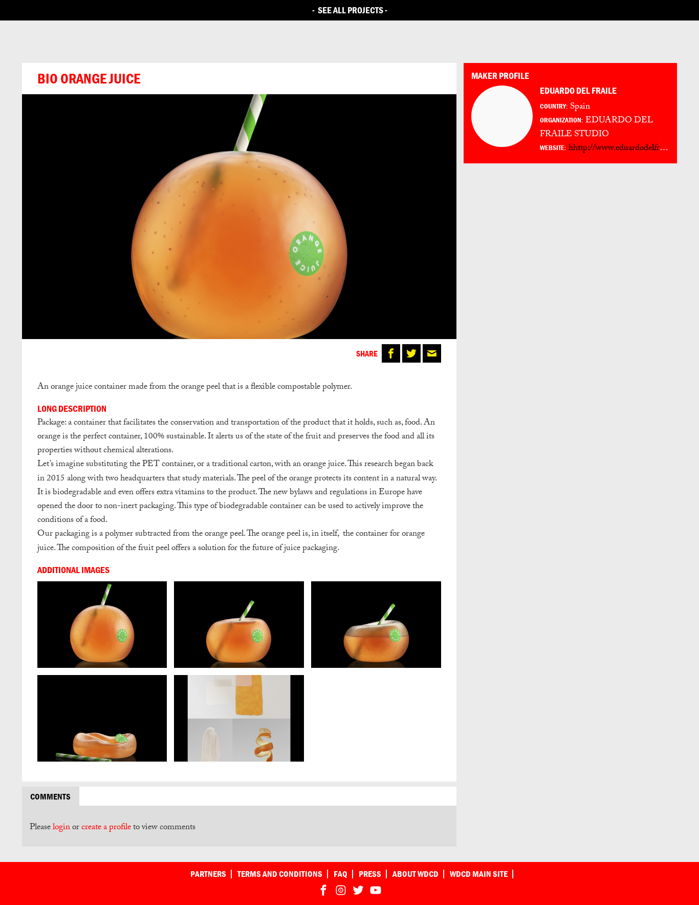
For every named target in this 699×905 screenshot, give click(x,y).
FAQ (340, 874)
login (61, 827)
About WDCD (415, 874)
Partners (208, 874)
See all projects (350, 10)
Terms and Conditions (279, 874)
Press (370, 874)
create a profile (106, 827)
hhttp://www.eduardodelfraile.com (628, 148)
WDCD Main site (479, 874)
